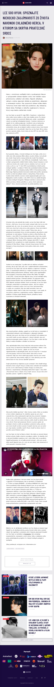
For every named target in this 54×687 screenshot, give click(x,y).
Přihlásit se (27, 563)
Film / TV (6, 45)
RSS (37, 678)
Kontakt (30, 678)
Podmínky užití (12, 678)
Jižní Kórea (10, 548)
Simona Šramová (9, 38)
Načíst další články (27, 640)
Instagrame (27, 534)
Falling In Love (36, 495)
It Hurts (24, 495)
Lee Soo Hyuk (20, 548)
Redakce (22, 678)
